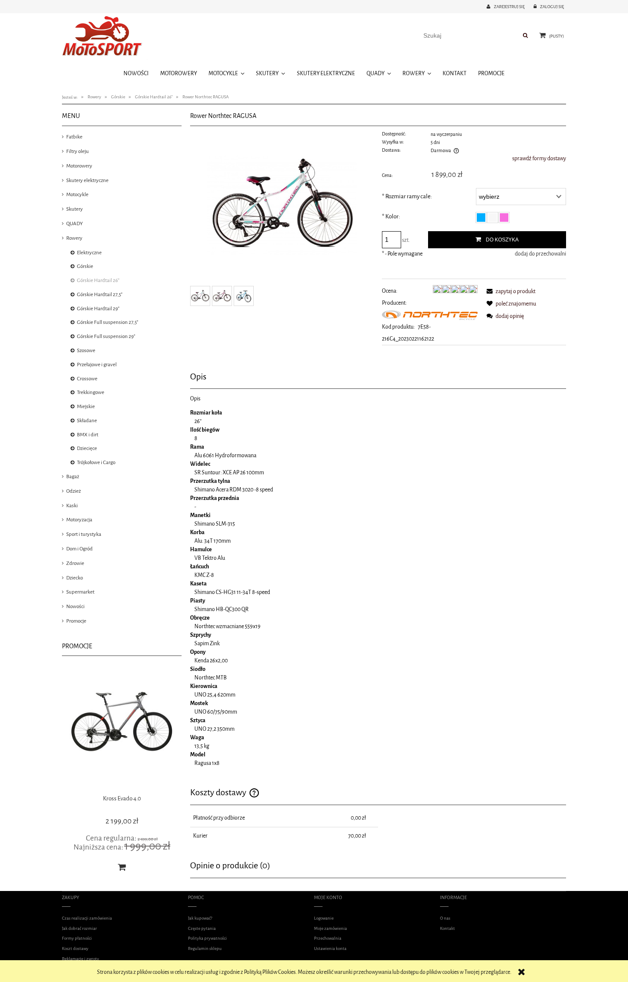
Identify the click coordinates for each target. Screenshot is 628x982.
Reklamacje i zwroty (80, 958)
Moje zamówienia (330, 928)
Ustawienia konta (330, 948)
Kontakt (447, 928)
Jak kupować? (200, 918)
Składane (87, 420)
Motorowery (79, 165)
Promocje (76, 620)
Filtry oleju (77, 151)
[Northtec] (430, 314)
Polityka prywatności (207, 938)
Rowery (74, 238)
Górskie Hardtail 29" (98, 308)
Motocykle (77, 194)
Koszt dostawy (75, 948)
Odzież (73, 491)
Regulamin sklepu (205, 948)
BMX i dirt (87, 434)
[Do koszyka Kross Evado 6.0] (122, 867)
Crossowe (87, 378)
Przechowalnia (327, 938)
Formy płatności (77, 938)
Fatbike (74, 136)
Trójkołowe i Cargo (96, 462)
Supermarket (80, 591)
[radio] (481, 217)
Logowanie (324, 918)
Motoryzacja (79, 519)
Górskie (85, 266)
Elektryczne (89, 252)
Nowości (75, 606)
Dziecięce (87, 448)
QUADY (74, 223)
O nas (445, 918)
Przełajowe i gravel (97, 364)
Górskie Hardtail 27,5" (100, 294)
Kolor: (391, 216)
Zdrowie (75, 563)
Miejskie (86, 406)
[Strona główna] (104, 37)
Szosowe (86, 350)
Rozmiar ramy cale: (407, 196)
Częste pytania (202, 928)
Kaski (72, 505)
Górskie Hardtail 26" (98, 280)
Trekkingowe (90, 392)
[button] (509, 291)
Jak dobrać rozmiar (79, 928)
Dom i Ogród (79, 548)
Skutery (74, 209)
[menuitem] (136, 73)
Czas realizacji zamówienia (87, 918)
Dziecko (74, 577)
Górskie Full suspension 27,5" (107, 322)
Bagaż (72, 476)
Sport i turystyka (83, 534)
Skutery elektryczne (87, 180)
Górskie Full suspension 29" (106, 336)
